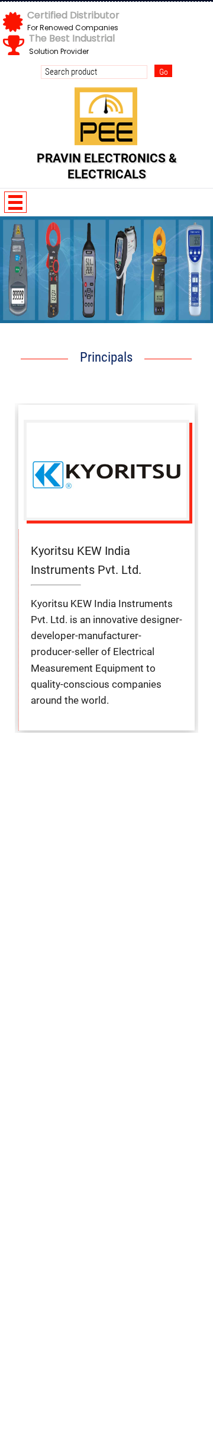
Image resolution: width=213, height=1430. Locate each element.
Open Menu (15, 202)
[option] (106, 269)
